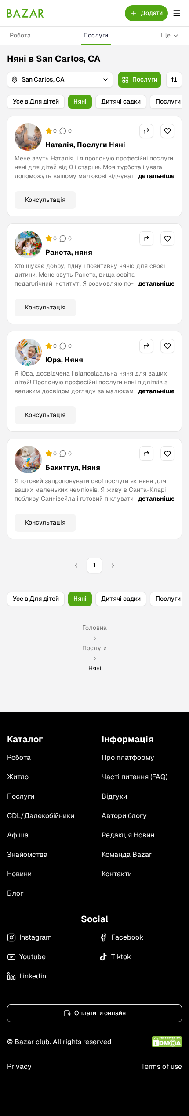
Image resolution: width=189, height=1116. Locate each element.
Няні (80, 101)
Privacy (19, 1066)
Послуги (96, 35)
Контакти (117, 873)
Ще (166, 35)
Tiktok (121, 956)
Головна (94, 628)
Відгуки (114, 796)
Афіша (18, 835)
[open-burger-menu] (176, 13)
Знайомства (27, 854)
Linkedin (32, 976)
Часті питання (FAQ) (134, 776)
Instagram (35, 937)
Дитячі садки (121, 101)
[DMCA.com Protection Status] (167, 1041)
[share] (146, 131)
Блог (15, 893)
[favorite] (167, 131)
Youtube (32, 956)
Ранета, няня (68, 252)
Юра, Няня (64, 360)
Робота (20, 35)
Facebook (127, 937)
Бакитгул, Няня (72, 467)
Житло (18, 776)
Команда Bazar (127, 854)
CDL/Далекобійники (40, 815)
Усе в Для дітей (36, 101)
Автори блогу (124, 815)
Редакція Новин (128, 835)
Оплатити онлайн (100, 1013)
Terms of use (161, 1066)
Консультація (45, 200)
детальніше (156, 176)
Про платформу (128, 757)
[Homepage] (25, 13)
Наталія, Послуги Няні (85, 144)
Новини (19, 873)
